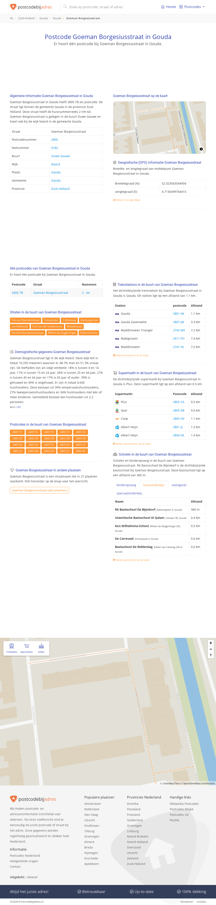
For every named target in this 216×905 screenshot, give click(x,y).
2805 (54, 140)
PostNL (175, 820)
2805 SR (80, 438)
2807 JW (178, 322)
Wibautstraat (74, 326)
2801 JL (178, 427)
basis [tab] (154, 485)
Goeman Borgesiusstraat (50, 293)
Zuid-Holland (60, 189)
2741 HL (178, 347)
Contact (15, 867)
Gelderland (135, 820)
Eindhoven (91, 826)
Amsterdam (92, 804)
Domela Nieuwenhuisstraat (28, 332)
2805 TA (33, 432)
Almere (89, 842)
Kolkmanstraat (88, 332)
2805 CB (49, 438)
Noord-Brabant (137, 836)
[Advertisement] (108, 65)
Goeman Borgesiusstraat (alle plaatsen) (39, 490)
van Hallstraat (20, 326)
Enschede (91, 858)
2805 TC (17, 432)
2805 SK (17, 444)
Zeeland (132, 858)
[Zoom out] (211, 649)
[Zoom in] (211, 643)
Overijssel (134, 847)
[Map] (159, 127)
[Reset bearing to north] (211, 655)
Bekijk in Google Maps (128, 199)
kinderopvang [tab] (126, 485)
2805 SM (33, 451)
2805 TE (49, 444)
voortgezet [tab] (179, 485)
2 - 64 (86, 293)
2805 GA (65, 444)
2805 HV (178, 419)
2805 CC (65, 451)
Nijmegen (91, 853)
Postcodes (193, 6)
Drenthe (133, 804)
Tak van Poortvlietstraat (25, 320)
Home (171, 6)
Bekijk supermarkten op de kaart (133, 443)
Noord (55, 164)
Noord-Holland (137, 842)
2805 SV (33, 444)
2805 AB (178, 410)
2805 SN (33, 438)
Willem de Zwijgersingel (62, 332)
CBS (18, 407)
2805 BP (80, 451)
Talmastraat (51, 320)
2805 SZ (17, 438)
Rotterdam (91, 809)
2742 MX (179, 330)
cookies (201, 902)
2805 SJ (17, 451)
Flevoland (133, 809)
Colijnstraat (69, 320)
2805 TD (49, 432)
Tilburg (89, 831)
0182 (54, 148)
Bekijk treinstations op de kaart (132, 355)
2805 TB (17, 293)
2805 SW (65, 438)
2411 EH (178, 338)
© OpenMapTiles (170, 783)
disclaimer (187, 902)
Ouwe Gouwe (60, 156)
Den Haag (91, 815)
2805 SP (80, 444)
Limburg (133, 831)
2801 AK (178, 314)
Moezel (32, 877)
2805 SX (80, 432)
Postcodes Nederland (25, 856)
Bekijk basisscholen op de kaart (132, 559)
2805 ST (65, 432)
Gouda (56, 172)
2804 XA (178, 435)
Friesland (133, 815)
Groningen (91, 836)
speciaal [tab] (129, 493)
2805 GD (49, 451)
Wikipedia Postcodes (184, 804)
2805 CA (178, 402)
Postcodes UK (179, 815)
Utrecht (89, 820)
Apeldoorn (91, 864)
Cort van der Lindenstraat (47, 326)
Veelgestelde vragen (24, 861)
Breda (88, 847)
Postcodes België (181, 809)
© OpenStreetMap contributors (197, 783)
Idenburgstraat (89, 320)
